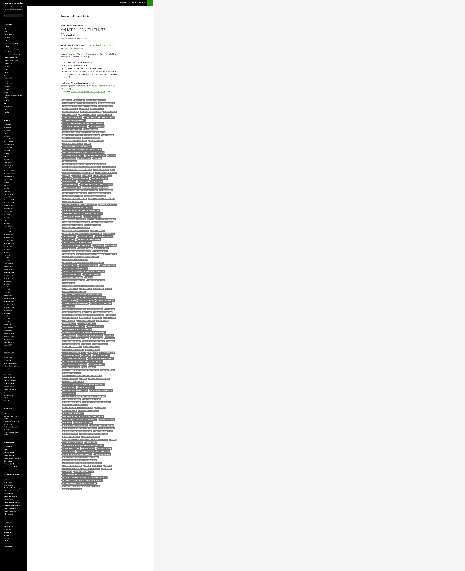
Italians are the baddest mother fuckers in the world (82, 309)
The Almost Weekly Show (11, 502)
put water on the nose (71, 367)
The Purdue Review (10, 511)
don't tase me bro (96, 141)
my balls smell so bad (95, 326)
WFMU (6, 398)
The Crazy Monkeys (10, 464)
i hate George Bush (85, 236)
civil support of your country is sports (99, 117)
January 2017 (8, 124)
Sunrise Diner (8, 424)
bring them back (97, 109)
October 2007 (8, 339)
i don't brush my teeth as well (74, 219)
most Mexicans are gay (87, 323)
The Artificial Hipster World (13, 55)
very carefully (91, 442)
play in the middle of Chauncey (74, 352)
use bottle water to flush (72, 442)
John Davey (7, 535)
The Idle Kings (8, 547)
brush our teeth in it (70, 112)
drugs (87, 144)
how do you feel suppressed (95, 196)
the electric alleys (9, 544)
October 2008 (8, 304)
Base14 (6, 449)
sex (113, 370)
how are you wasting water (99, 193)
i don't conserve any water (103, 222)
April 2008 (7, 322)
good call (87, 175)
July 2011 (7, 214)
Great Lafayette (8, 485)
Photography (8, 78)
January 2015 (8, 127)
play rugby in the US (107, 352)
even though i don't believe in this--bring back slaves (82, 149)
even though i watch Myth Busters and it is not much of (83, 152)
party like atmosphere (71, 344)
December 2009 (9, 269)
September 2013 (9, 145)
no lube (66, 338)
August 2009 (8, 281)
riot (84, 367)
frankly (6, 69)
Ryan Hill (99, 45)
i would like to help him (71, 274)
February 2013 (8, 165)
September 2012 (9, 177)
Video (5, 109)
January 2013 (8, 168)
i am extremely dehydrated (72, 202)
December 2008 (9, 298)
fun (112, 170)
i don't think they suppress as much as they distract (82, 233)
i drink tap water (69, 236)
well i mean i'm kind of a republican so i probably (81, 457)
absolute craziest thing (96, 100)
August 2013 (8, 147)
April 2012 (7, 188)
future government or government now (78, 173)
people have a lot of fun (72, 347)
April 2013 (7, 159)
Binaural (7, 37)
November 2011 (9, 203)
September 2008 (9, 307)
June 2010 (7, 252)
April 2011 (7, 223)
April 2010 (7, 258)
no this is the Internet (80, 338)
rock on (92, 367)
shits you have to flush (71, 373)
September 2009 (9, 278)
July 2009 (7, 284)
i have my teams (68, 239)
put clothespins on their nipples (75, 364)
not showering (97, 338)
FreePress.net (8, 360)
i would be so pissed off (88, 265)
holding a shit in (106, 190)
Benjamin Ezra (8, 526)
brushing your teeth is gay (91, 112)
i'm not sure (98, 289)
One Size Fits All (9, 452)
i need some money (85, 248)
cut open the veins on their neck (74, 126)
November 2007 (9, 336)
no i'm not (109, 335)
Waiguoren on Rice (11, 58)
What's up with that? (75, 25)
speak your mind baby (86, 387)
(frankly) (6, 479)
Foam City (7, 413)
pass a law (86, 344)
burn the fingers (110, 112)
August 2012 (8, 179)
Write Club (8, 63)
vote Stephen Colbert (71, 448)
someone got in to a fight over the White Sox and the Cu (83, 384)
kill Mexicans (85, 318)
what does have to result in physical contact (80, 460)
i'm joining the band (70, 289)
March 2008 (8, 325)
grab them (67, 178)
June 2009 (7, 287)
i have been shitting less (104, 236)
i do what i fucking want (72, 216)
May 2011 (7, 220)
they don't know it (70, 434)
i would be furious (70, 265)
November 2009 (9, 272)
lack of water (110, 318)
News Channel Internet (12, 49)
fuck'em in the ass (69, 161)
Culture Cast (8, 482)
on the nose (110, 338)
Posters (7, 87)
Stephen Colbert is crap (71, 402)
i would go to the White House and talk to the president (84, 271)
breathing (84, 109)
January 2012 (8, 197)
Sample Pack (9, 52)
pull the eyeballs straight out (74, 358)
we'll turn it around (102, 454)
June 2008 (7, 316)
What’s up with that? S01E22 (83, 32)
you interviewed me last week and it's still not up (81, 486)
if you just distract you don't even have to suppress (82, 294)
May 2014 (7, 133)
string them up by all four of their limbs (78, 408)
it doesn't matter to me (105, 300)
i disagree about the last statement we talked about (82, 213)
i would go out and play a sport (75, 268)
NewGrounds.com (9, 377)
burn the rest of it (69, 114)
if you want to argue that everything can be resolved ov (84, 297)
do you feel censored (91, 138)
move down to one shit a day (73, 326)
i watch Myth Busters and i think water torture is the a (83, 262)
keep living (111, 315)
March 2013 (8, 162)
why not (108, 466)
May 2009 (7, 290)
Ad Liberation (8, 446)
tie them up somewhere (91, 437)
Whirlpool (97, 466)
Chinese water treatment (72, 117)
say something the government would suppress (80, 370)
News (5, 75)
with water (67, 471)
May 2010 (7, 255)
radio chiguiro (8, 499)
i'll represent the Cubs (96, 280)
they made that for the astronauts (94, 434)
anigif (6, 81)
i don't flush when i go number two (76, 228)
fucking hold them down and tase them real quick (81, 167)
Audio (63, 25)
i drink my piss (109, 233)
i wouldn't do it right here (73, 277)
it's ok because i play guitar (101, 303)
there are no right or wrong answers (77, 431)
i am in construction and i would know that (79, 204)
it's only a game (68, 306)
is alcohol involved (86, 300)
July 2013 (7, 150)
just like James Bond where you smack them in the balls (83, 315)
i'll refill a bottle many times (74, 280)
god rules (76, 175)
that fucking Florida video (73, 413)
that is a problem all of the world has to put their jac (83, 416)
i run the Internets (100, 251)
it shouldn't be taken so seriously (75, 303)
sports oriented (69, 393)
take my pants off (69, 411)
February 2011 (8, 229)
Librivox (6, 372)
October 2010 (8, 240)
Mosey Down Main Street (11, 421)
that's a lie (67, 422)
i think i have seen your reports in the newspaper (80, 257)
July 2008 (7, 313)
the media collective (13, 3)
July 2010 (7, 249)
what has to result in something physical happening (82, 463)
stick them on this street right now (97, 402)
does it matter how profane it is (74, 141)
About (133, 3)
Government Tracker (10, 363)
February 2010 (8, 264)
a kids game (67, 100)
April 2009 (7, 293)
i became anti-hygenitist (108, 204)
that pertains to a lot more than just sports (79, 419)
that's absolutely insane (83, 422)
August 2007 (8, 345)
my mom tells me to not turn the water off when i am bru (84, 332)
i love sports (111, 245)
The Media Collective (106, 428)
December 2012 (9, 171)
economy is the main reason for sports (77, 146)
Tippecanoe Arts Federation (12, 467)
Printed (6, 92)
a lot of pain (79, 100)
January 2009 (8, 296)
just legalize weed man (103, 312)
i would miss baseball (92, 274)
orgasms (111, 341)
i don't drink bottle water (72, 225)
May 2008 (7, 319)
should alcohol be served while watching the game (82, 376)
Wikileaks (7, 401)
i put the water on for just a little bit (77, 251)
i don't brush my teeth (93, 216)
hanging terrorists (70, 184)
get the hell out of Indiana (106, 173)
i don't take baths (98, 231)
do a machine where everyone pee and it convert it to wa (84, 132)
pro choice (86, 355)
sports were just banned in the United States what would (84, 396)
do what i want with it (71, 138)
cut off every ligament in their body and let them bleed (83, 123)
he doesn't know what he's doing (95, 187)
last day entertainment (11, 491)
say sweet (105, 370)
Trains (7, 89)
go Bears (66, 175)
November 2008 (9, 301)
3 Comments (84, 39)
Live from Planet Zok (11, 43)
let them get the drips (86, 321)
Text (5, 103)
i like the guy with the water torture (76, 245)
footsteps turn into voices (73, 155)
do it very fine (108, 135)
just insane (87, 312)
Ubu (5, 392)
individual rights (69, 300)
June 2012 (7, 182)
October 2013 (8, 142)
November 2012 (9, 174)
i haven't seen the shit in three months (77, 242)
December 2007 (9, 333)
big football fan (106, 106)
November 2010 (9, 237)
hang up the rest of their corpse (90, 181)
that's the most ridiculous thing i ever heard (79, 428)
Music (7, 46)
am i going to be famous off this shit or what (79, 103)
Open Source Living (10, 380)
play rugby (93, 352)
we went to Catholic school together (77, 454)
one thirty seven (9, 455)
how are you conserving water (74, 193)
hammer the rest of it (99, 178)
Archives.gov (8, 357)
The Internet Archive (10, 389)
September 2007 (9, 342)
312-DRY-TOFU (10, 34)
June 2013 (7, 153)
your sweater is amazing (72, 489)
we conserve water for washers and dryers (93, 451)
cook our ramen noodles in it (74, 120)
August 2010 (8, 246)
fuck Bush (112, 155)
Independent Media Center (12, 366)
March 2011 (8, 226)
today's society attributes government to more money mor (85, 440)
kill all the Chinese (70, 318)
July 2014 (7, 130)
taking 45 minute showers (88, 411)
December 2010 (9, 235)
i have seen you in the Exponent (89, 239)
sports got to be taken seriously (75, 390)
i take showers (68, 254)
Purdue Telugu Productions (12, 458)
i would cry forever (108, 265)
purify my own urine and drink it (101, 358)
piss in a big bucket (93, 350)
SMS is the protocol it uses (99, 379)
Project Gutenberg (9, 383)
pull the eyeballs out (101, 355)
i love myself (98, 245)
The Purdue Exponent (10, 508)
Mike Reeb (7, 541)
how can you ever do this (72, 196)
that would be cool (107, 419)
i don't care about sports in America (101, 219)
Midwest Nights (8, 494)
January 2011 (8, 232)
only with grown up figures (94, 341)
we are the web (8, 395)
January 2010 (8, 266)
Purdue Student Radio (11, 496)
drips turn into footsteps (72, 144)
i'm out (108, 289)
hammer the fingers (81, 178)
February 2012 (8, 194)
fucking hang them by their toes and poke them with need (84, 164)
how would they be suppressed (74, 199)
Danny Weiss (8, 532)
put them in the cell (97, 364)
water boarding (88, 448)
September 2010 (9, 243)
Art (5, 29)
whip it (87, 466)
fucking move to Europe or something (77, 170)
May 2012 (7, 185)
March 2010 (8, 261)
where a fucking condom (72, 466)
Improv (6, 72)
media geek (7, 375)
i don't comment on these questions (76, 222)
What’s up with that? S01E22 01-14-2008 (88, 91)
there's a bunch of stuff (103, 431)
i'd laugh (89, 277)
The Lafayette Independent (12, 505)
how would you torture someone (102, 199)
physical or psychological (73, 350)
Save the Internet (9, 386)
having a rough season (71, 187)
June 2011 (7, 217)
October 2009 (8, 275)
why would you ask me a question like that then (81, 469)
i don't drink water (93, 225)
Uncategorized (8, 106)
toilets (113, 440)
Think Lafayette (8, 514)
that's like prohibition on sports (75, 425)
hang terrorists (69, 181)
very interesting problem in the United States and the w (83, 445)
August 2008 (8, 310)
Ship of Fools (8, 461)
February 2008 (8, 327)
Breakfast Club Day (70, 109)
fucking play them (101, 170)
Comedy (7, 40)
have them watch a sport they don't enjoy (96, 184)
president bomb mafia (71, 355)
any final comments (106, 103)
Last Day (6, 538)
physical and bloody (92, 347)
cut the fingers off (97, 126)
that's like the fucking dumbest (102, 425)
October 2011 (8, 206)
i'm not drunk (86, 289)
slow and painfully (70, 379)
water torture (68, 451)
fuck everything (84, 158)
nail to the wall (69, 335)
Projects (123, 3)
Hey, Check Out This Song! (12, 488)
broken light (7, 529)
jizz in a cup (110, 309)
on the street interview (71, 341)
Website (6, 112)
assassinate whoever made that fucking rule (79, 106)
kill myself (97, 318)
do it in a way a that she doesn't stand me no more (81, 135)
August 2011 (8, 211)
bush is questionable (87, 114)
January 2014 (8, 139)
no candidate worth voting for (90, 335)
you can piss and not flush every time (76, 474)
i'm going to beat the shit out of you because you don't (83, 286)
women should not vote (84, 471)
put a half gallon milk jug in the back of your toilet (82, 361)
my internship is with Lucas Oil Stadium (77, 329)
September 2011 (9, 208)
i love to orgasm (69, 248)
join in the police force (71, 312)
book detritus (9, 84)
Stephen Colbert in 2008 (92, 399)
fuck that (97, 158)
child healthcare (104, 114)
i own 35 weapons (101, 248)
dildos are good (91, 129)
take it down (100, 408)
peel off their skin (100, 344)
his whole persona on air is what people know (80, 190)
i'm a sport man (68, 283)
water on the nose (104, 448)
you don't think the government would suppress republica (85, 477)
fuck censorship (69, 158)
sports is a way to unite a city (101, 390)
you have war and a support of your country (80, 483)
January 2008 (8, 330)
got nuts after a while (103, 175)
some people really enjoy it (73, 381)
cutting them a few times (72, 129)
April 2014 (7, 136)
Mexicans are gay (69, 323)
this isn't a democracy (71, 437)
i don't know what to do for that (75, 231)
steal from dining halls (71, 399)
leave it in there (68, 321)
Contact (142, 3)
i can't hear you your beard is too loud (77, 207)
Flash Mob (7, 66)
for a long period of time (95, 155)
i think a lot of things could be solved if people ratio (96, 254)
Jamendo (6, 369)
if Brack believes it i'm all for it (74, 292)
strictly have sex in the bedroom (75, 405)
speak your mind (69, 387)
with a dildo (106, 469)
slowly (83, 379)
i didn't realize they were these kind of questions (81, 210)
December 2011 (9, 200)
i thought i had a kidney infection (75, 260)
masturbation (102, 321)
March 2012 (8, 191)
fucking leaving (109, 167)
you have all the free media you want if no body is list (82, 480)
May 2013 (7, 156)
